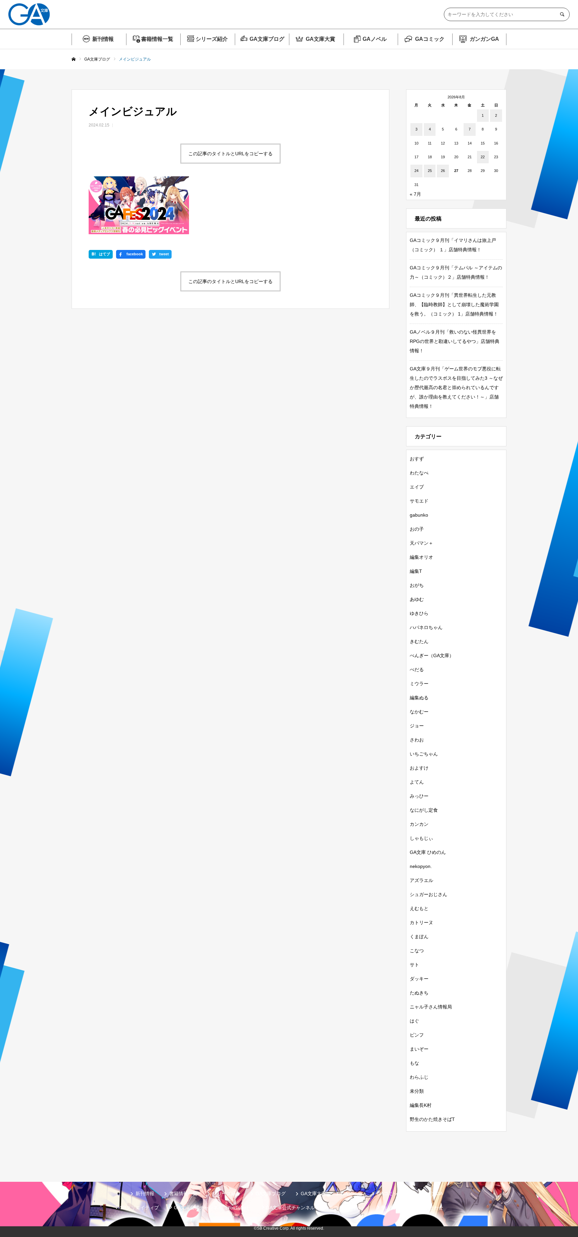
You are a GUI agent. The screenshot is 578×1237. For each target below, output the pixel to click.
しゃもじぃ (421, 838)
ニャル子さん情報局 (431, 1006)
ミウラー (419, 683)
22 (483, 157)
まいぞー (419, 1049)
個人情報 (390, 1207)
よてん (417, 782)
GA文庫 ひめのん (428, 852)
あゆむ (417, 599)
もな (414, 1063)
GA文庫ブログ (267, 39)
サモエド (419, 501)
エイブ (417, 487)
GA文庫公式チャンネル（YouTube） (212, 1207)
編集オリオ (421, 557)
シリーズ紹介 (212, 39)
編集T (416, 571)
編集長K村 (420, 1105)
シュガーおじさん (428, 894)
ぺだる (417, 669)
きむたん (419, 641)
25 (430, 171)
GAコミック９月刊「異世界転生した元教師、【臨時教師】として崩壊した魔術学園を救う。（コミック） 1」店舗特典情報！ (454, 304)
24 (416, 171)
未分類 (417, 1091)
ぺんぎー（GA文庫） (432, 655)
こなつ (417, 950)
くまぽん (419, 936)
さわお (417, 739)
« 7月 (415, 194)
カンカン (419, 824)
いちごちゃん (424, 754)
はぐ (414, 1021)
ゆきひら (419, 613)
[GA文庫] (29, 14)
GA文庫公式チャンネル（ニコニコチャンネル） (316, 1207)
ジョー (417, 725)
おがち (417, 585)
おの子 (417, 529)
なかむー (419, 711)
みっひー (419, 796)
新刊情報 (103, 39)
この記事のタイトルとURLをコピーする (230, 153)
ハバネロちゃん (426, 627)
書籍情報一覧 (157, 39)
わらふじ (419, 1077)
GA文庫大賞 (320, 39)
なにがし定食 (424, 810)
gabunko (419, 515)
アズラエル (421, 880)
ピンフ (417, 1035)
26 (443, 171)
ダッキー (419, 978)
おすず (417, 458)
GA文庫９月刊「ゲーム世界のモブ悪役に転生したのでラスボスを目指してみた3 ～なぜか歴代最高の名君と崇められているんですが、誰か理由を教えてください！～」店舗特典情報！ (456, 387)
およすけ (419, 768)
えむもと (419, 908)
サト (414, 964)
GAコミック (430, 39)
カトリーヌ (421, 922)
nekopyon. (421, 866)
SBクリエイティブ (139, 1207)
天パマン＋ (421, 543)
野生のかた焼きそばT (432, 1119)
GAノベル (375, 39)
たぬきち (419, 992)
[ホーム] (74, 59)
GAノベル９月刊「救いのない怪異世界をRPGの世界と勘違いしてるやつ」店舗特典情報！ (454, 341)
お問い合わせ (429, 1207)
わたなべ (419, 472)
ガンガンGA (484, 39)
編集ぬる (419, 697)
